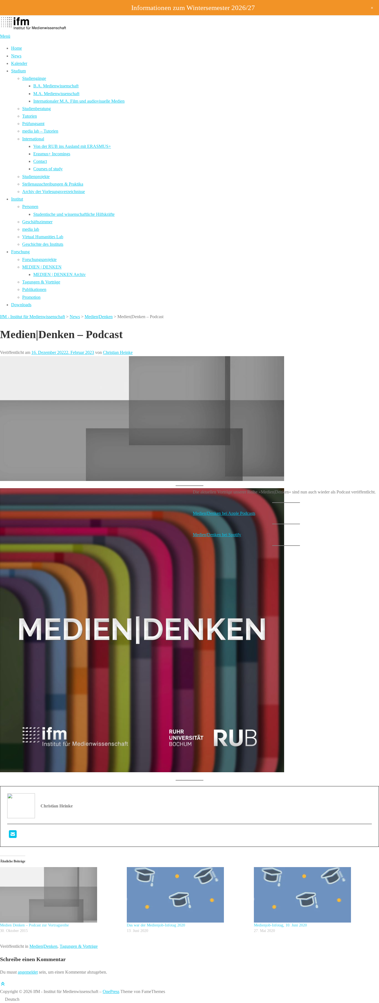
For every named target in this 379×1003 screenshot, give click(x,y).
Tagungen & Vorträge (41, 282)
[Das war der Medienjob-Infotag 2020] (187, 895)
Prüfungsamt (33, 123)
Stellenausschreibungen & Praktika (52, 184)
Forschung (20, 251)
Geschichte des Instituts (42, 244)
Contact (40, 161)
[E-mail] (12, 836)
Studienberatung (36, 108)
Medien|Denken (43, 946)
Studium (18, 71)
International (33, 138)
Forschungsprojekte (39, 259)
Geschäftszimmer (37, 221)
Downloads (21, 304)
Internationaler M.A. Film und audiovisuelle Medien (79, 101)
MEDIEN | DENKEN (42, 267)
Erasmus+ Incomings (51, 153)
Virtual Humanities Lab (42, 236)
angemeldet (28, 972)
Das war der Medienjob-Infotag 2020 (156, 925)
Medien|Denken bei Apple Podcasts (224, 513)
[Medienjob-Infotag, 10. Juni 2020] (314, 895)
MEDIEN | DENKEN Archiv (59, 274)
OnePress (111, 991)
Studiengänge (34, 78)
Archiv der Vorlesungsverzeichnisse (53, 191)
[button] (189, 999)
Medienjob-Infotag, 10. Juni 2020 (280, 925)
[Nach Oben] (3, 984)
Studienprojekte (36, 176)
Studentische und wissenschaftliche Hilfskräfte (74, 214)
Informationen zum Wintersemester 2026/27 (193, 7)
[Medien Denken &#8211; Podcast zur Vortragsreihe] (60, 895)
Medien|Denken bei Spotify (217, 534)
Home (16, 48)
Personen (30, 206)
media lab (30, 229)
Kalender (19, 63)
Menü (5, 36)
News (16, 56)
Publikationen (34, 289)
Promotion (31, 297)
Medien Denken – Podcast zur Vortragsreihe (34, 925)
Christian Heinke (118, 352)
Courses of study (48, 168)
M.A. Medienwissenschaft (56, 93)
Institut (17, 199)
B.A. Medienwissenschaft (56, 85)
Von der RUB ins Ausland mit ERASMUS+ (72, 146)
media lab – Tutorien (40, 131)
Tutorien (29, 116)
